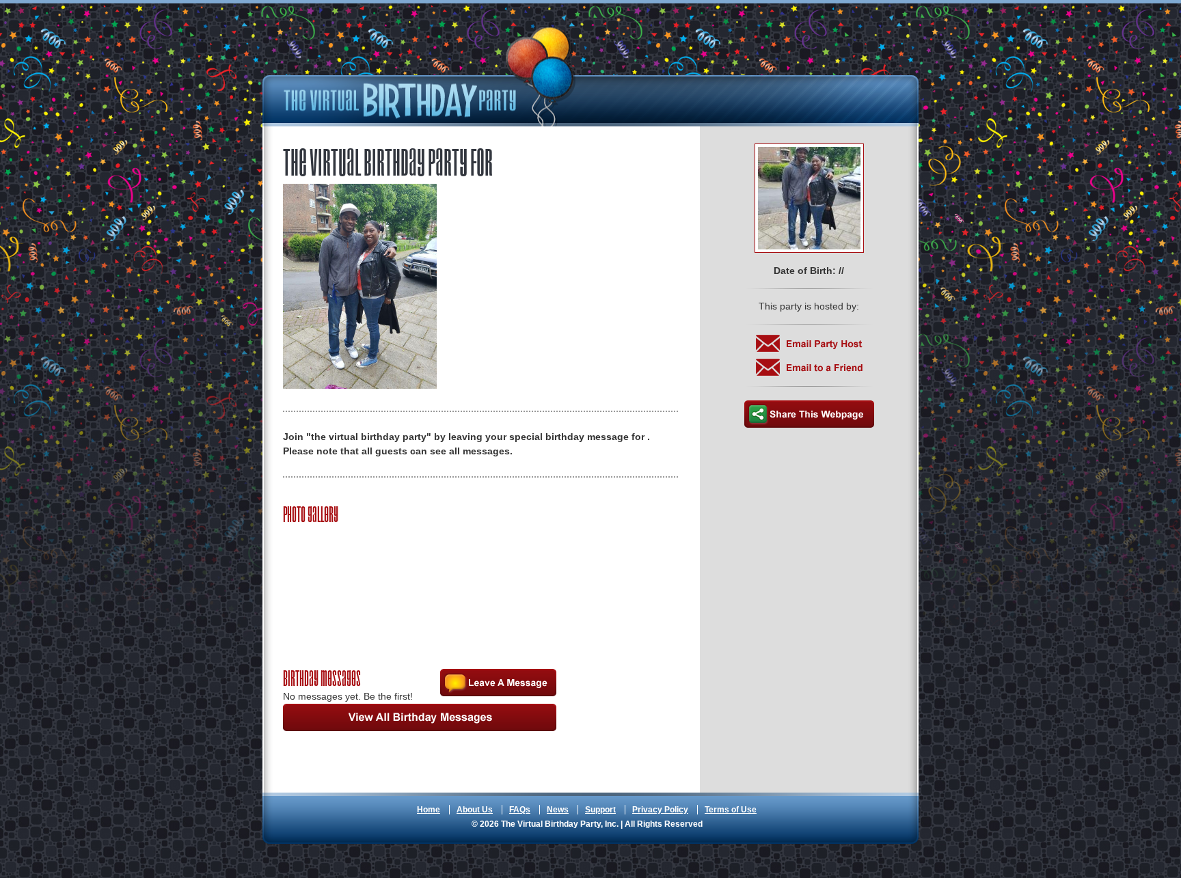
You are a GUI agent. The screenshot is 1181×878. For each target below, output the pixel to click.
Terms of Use (731, 809)
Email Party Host (809, 343)
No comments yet (498, 682)
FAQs (519, 809)
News (558, 809)
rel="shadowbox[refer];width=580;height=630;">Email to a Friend (809, 367)
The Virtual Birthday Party (430, 76)
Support (600, 809)
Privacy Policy (660, 809)
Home (428, 809)
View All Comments (419, 717)
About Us (475, 809)
